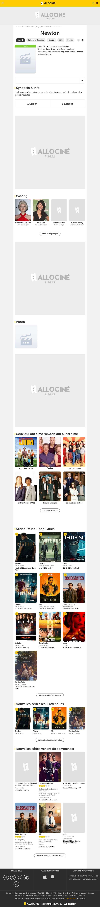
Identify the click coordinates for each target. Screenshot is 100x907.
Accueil (18, 27)
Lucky (65, 643)
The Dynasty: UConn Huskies (74, 783)
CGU (47, 893)
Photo (20, 322)
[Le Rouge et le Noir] (50, 767)
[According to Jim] (26, 452)
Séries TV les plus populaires (36, 27)
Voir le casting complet (50, 234)
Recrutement (32, 893)
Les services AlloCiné (60, 895)
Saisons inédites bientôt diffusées (50, 740)
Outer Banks (43, 643)
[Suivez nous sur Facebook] (6, 877)
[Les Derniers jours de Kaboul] (26, 767)
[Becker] (50, 452)
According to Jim (26, 468)
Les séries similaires (50, 510)
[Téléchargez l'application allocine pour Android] (53, 877)
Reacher (18, 563)
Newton (50, 33)
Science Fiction (62, 46)
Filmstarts (73, 876)
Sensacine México (90, 879)
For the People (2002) (26, 503)
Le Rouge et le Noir (46, 783)
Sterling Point (20, 682)
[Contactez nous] (17, 884)
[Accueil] (48, 3)
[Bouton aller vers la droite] (82, 40)
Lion (64, 834)
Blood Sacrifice (69, 604)
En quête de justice (74, 503)
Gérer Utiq (72, 895)
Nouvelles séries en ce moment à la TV (50, 855)
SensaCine (82, 876)
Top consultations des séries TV (50, 695)
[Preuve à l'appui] (50, 486)
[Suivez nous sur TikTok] (27, 877)
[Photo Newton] (26, 336)
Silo (40, 604)
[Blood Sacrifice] (26, 818)
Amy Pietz (65, 51)
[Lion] (74, 818)
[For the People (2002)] (26, 486)
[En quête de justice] (74, 486)
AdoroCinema (74, 879)
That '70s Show (74, 468)
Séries (24, 27)
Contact (8, 893)
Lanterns (42, 563)
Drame (52, 46)
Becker (50, 468)
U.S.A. (48, 54)
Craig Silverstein (53, 49)
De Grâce (18, 643)
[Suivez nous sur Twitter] (13, 877)
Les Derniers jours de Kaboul (26, 783)
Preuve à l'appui (50, 503)
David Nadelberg (67, 49)
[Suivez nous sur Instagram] (20, 877)
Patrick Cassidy (77, 223)
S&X (40, 834)
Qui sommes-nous (19, 893)
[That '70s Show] (74, 452)
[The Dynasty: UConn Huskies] (74, 767)
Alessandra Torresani (51, 51)
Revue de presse (32, 895)
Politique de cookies (63, 893)
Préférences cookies (79, 893)
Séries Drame (50, 27)
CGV (53, 893)
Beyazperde (93, 876)
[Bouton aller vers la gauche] (78, 40)
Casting (21, 196)
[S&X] (50, 818)
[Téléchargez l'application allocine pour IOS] (46, 877)
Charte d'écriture (45, 895)
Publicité (41, 893)
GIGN (65, 563)
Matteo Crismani (76, 51)
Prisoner (18, 604)
